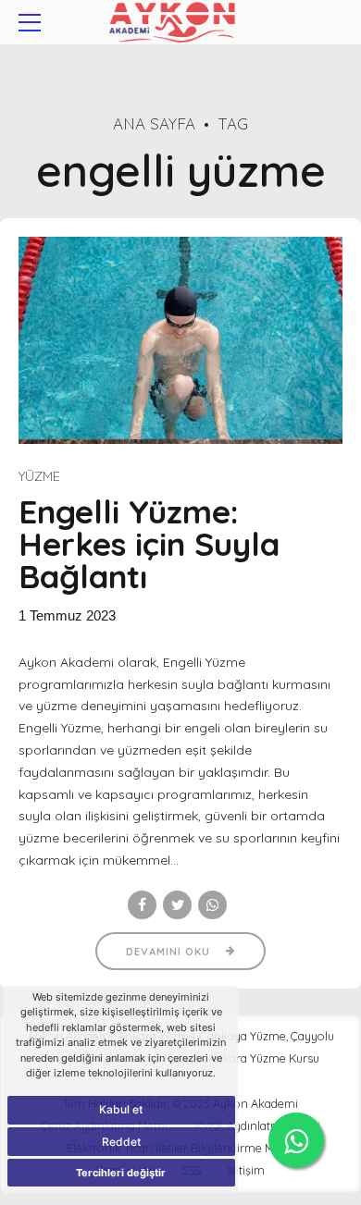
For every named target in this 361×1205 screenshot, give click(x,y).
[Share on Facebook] (142, 905)
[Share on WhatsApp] (212, 905)
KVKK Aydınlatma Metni (257, 1125)
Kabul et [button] (121, 1109)
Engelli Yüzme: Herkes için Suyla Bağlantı (149, 543)
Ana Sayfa (154, 123)
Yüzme (39, 476)
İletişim (246, 1169)
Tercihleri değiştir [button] (121, 1172)
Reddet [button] (121, 1142)
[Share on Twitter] (177, 905)
